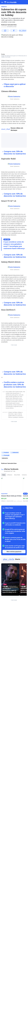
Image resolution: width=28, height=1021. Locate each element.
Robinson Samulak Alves (9, 25)
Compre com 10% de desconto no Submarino (15, 152)
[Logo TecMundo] (10, 2)
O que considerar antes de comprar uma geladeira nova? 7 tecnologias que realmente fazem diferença (14, 245)
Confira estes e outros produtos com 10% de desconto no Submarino (15, 384)
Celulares (24, 475)
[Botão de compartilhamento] (5, 30)
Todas (3, 475)
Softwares (9, 475)
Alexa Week (17, 475)
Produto (4, 6)
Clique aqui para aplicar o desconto (15, 85)
